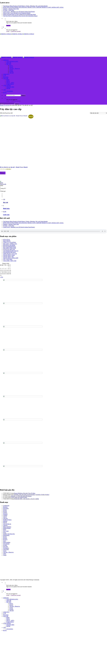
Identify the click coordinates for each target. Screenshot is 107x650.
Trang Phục (6, 549)
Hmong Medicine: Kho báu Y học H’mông (24, 493)
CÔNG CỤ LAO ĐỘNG (9, 242)
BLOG (11, 65)
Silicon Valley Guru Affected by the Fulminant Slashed (16, 13)
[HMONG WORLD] (17, 34)
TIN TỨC (8, 64)
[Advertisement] (47, 46)
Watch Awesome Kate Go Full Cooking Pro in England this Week (19, 14)
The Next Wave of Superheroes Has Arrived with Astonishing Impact (20, 16)
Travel (4, 551)
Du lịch (5, 511)
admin (3, 183)
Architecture (6, 505)
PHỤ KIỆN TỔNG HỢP (9, 248)
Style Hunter (6, 543)
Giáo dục (5, 518)
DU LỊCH (5, 77)
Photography (6, 535)
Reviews (5, 539)
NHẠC (8, 81)
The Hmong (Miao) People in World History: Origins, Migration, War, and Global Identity (25, 6)
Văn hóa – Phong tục (14, 68)
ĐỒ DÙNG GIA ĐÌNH (9, 245)
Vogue (4, 555)
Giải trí (5, 517)
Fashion (5, 512)
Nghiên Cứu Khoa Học (9, 534)
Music (4, 529)
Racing (5, 536)
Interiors (5, 521)
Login (7, 31)
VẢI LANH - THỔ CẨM (9, 260)
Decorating (6, 508)
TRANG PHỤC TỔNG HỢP (10, 258)
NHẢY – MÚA (10, 82)
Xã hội (11, 70)
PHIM (7, 79)
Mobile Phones (7, 528)
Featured (5, 514)
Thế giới (11, 72)
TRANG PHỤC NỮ (8, 256)
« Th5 (1, 277)
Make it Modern (7, 526)
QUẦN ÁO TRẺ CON (9, 249)
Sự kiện (11, 71)
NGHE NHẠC (10, 84)
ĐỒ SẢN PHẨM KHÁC (9, 246)
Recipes (5, 538)
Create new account (16, 31)
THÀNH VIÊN (10, 87)
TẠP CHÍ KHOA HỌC (12, 61)
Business (5, 507)
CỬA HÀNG (9, 91)
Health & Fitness (7, 519)
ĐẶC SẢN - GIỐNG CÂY (10, 243)
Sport (4, 541)
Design (5, 509)
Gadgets (5, 515)
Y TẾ (4, 75)
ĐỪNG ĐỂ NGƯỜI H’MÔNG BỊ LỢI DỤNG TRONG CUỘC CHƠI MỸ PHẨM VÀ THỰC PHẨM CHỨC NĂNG (33, 7)
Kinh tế (11, 67)
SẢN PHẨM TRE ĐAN (9, 252)
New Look (6, 531)
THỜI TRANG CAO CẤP (10, 253)
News (4, 532)
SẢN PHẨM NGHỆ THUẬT (10, 251)
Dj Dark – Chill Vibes (8, 10)
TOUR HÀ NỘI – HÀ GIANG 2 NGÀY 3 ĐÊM (26, 499)
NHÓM (8, 88)
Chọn (2, 173)
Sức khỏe (5, 546)
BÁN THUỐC (7, 241)
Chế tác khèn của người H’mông (19, 497)
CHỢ (4, 89)
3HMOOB (6, 60)
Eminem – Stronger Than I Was (11, 8)
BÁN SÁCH (6, 239)
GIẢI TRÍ (5, 78)
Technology (6, 548)
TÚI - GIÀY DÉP (7, 259)
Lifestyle (5, 525)
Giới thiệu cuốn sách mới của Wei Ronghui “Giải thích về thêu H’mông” (31, 494)
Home (1, 105)
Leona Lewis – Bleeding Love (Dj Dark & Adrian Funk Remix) (19, 11)
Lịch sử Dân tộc (7, 524)
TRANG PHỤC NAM (9, 255)
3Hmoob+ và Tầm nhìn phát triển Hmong (21, 496)
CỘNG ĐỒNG (7, 85)
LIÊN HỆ (8, 63)
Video (4, 553)
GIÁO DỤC (6, 74)
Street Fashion (6, 542)
